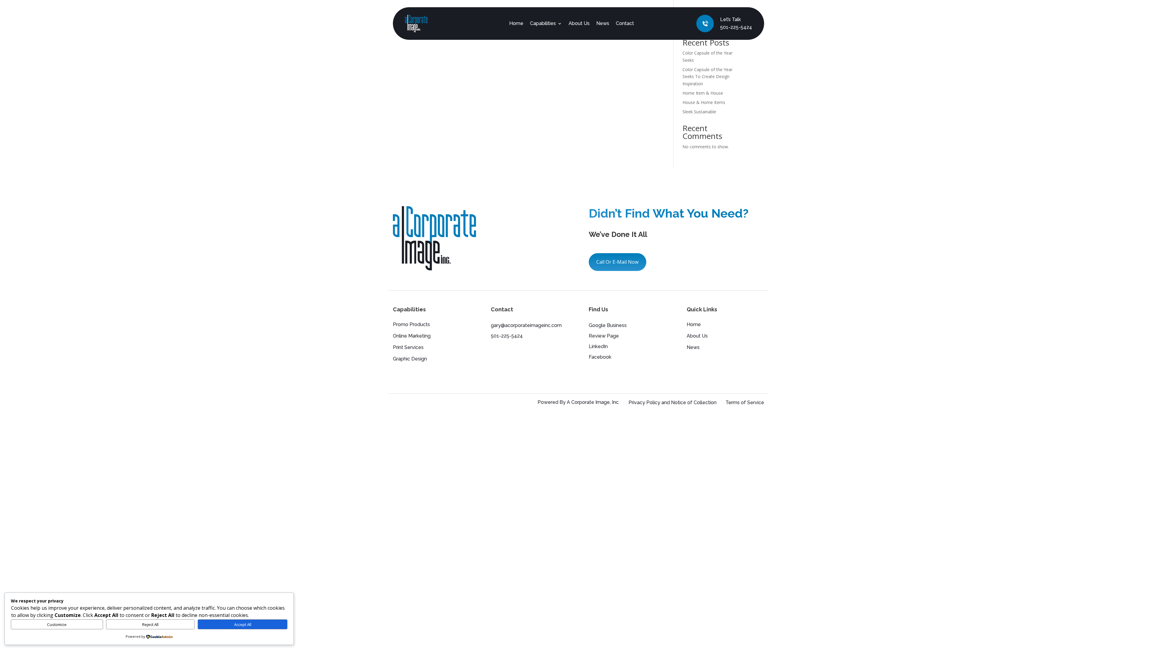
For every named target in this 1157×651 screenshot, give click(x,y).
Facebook (600, 357)
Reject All (150, 624)
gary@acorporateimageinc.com (526, 325)
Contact (625, 23)
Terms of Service (745, 402)
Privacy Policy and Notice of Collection (672, 402)
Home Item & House (702, 93)
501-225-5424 (736, 27)
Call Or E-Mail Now (617, 262)
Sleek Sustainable (699, 112)
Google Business (608, 325)
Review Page (604, 336)
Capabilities (543, 23)
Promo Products (411, 324)
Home (516, 23)
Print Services (408, 347)
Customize (57, 624)
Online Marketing (412, 336)
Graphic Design (410, 359)
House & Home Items (703, 102)
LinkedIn (598, 346)
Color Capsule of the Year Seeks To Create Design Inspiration (707, 77)
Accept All (242, 624)
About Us (579, 23)
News (602, 23)
